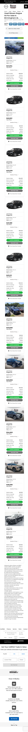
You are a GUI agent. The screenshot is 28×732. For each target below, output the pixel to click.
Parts (20, 629)
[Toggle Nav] (26, 6)
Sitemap (10, 637)
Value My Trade (14, 86)
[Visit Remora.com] (21, 641)
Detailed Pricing (13, 70)
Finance (9, 629)
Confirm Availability (14, 83)
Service (15, 629)
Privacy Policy (15, 637)
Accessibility (22, 637)
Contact (25, 629)
